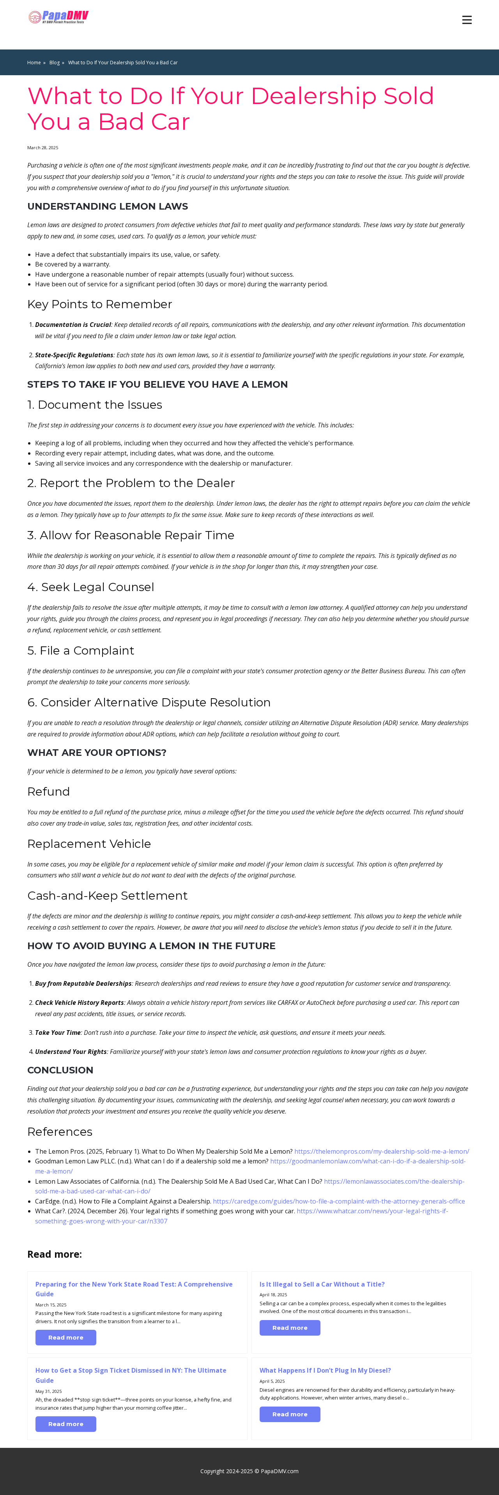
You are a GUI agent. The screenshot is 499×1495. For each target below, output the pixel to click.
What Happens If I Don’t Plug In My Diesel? (325, 1370)
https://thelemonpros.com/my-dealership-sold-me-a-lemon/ (381, 1151)
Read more (65, 1337)
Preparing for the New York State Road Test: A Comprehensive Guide (134, 1289)
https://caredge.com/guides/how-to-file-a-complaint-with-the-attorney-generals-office (339, 1201)
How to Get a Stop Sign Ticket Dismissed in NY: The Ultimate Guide (130, 1375)
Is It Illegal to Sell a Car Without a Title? (322, 1284)
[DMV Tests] (59, 17)
